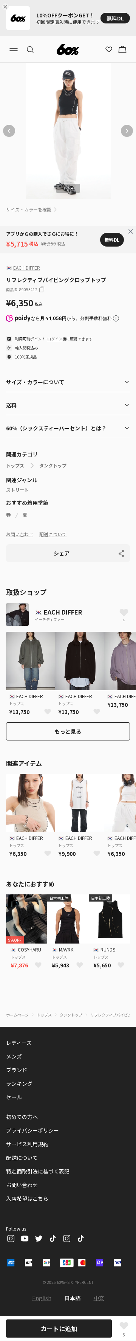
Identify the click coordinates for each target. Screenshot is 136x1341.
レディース (19, 1042)
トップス (15, 466)
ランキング (19, 1083)
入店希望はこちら (27, 1198)
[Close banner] (7, 7)
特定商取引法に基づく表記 (38, 1171)
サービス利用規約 (27, 1144)
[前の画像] (9, 131)
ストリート (17, 490)
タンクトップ (52, 466)
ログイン (54, 338)
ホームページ (17, 1015)
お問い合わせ (19, 534)
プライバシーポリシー (32, 1130)
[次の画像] (127, 131)
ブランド (16, 1070)
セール (14, 1097)
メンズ (14, 1056)
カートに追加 (59, 1328)
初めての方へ (22, 1117)
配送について (52, 534)
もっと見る (68, 731)
